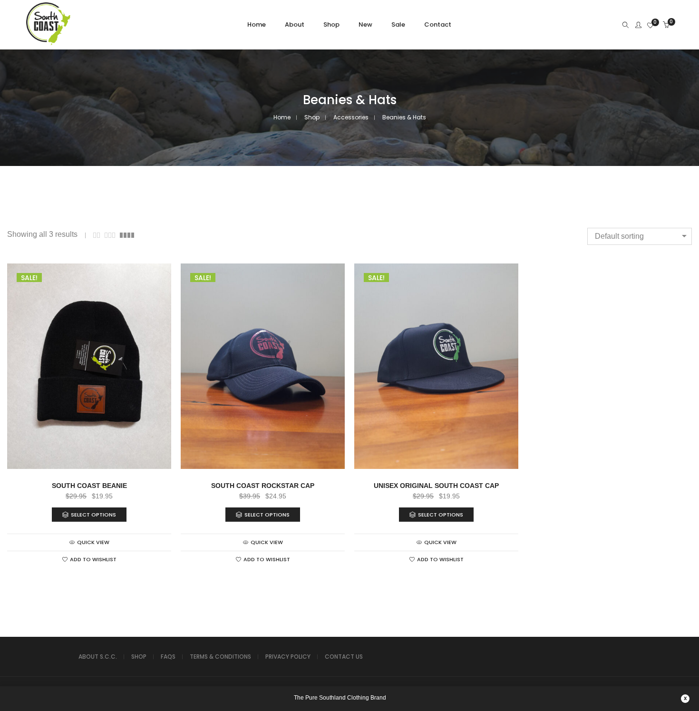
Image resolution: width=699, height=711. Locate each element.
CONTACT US (344, 657)
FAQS (168, 657)
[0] (650, 25)
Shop (312, 117)
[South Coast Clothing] (48, 43)
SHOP (138, 657)
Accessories (351, 117)
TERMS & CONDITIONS (220, 657)
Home (282, 117)
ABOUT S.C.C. (97, 657)
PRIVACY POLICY (288, 657)
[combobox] (639, 236)
